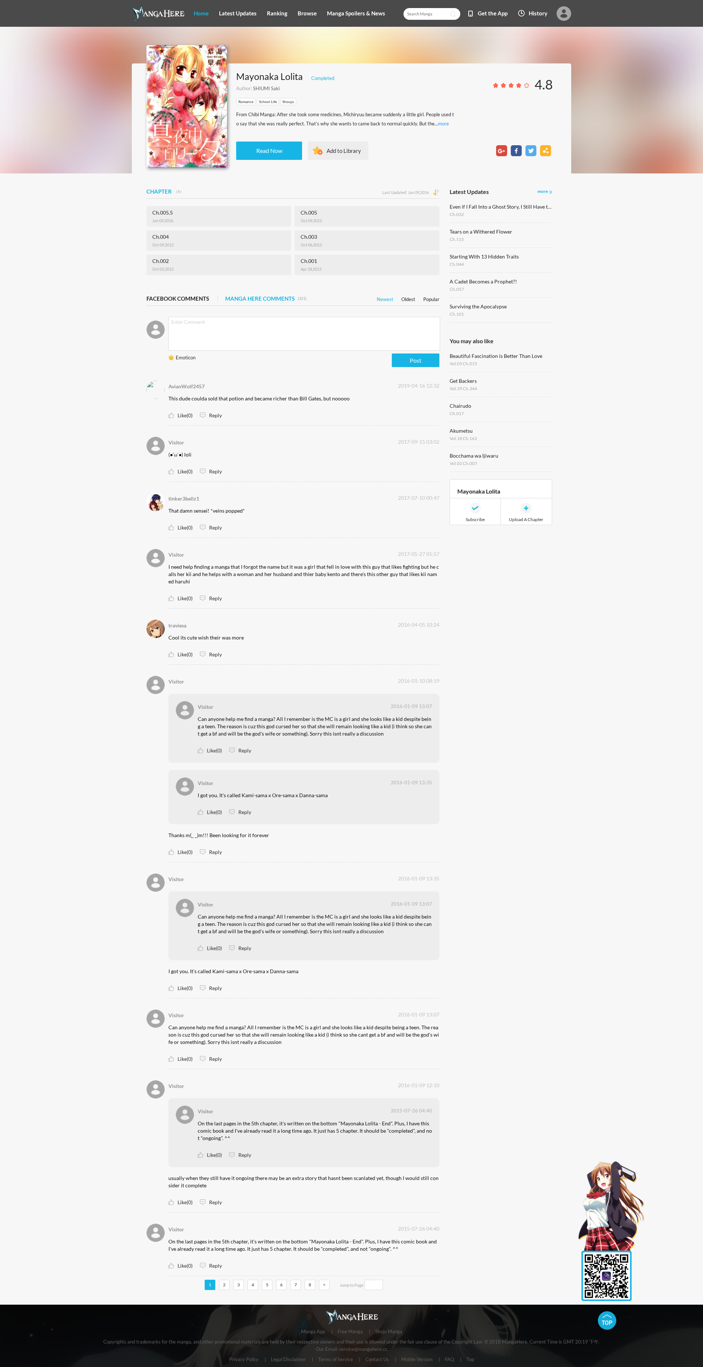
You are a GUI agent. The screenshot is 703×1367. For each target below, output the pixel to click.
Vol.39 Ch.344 (463, 388)
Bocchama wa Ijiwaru (474, 455)
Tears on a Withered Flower (481, 231)
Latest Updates (238, 13)
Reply (215, 415)
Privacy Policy (243, 1359)
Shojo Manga (388, 1332)
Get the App (492, 13)
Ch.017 (457, 413)
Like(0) (185, 415)
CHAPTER (165, 191)
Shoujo (288, 101)
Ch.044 (457, 264)
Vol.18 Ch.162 (463, 438)
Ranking (277, 13)
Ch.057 (457, 289)
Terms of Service (335, 1359)
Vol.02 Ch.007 (463, 463)
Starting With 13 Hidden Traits (484, 256)
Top (470, 1359)
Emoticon (186, 357)
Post (415, 360)
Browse (307, 13)
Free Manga (350, 1332)
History (538, 13)
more (443, 124)
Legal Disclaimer (288, 1359)
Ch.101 (457, 314)
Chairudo (460, 406)
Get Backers (463, 381)
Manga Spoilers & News (356, 13)
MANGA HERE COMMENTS (265, 298)
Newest (385, 298)
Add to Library (344, 150)
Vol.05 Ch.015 (463, 363)
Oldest (408, 298)
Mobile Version (416, 1359)
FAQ (449, 1359)
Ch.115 (457, 239)
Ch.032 (457, 214)
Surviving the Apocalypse (478, 306)
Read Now (269, 150)
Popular (431, 298)
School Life (268, 101)
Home (201, 13)
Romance (245, 101)
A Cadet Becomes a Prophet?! (483, 281)
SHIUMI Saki (266, 88)
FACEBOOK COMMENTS (177, 298)
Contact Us (377, 1359)
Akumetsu (461, 431)
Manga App (313, 1332)
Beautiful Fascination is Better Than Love (496, 356)
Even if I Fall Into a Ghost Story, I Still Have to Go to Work (501, 207)
